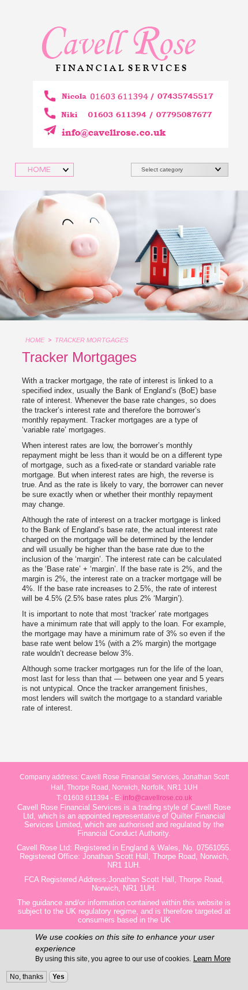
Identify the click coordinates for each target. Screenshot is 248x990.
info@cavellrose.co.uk (157, 798)
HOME (40, 169)
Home (34, 340)
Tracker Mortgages (91, 340)
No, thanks (26, 977)
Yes (58, 977)
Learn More (212, 958)
